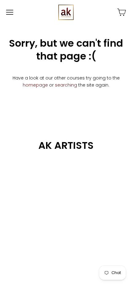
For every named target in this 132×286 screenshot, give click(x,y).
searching (66, 85)
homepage (35, 85)
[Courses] (121, 12)
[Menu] (10, 12)
